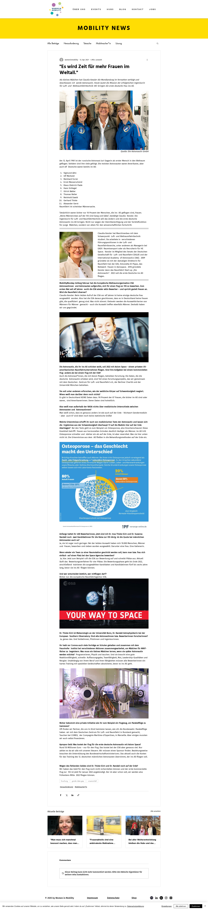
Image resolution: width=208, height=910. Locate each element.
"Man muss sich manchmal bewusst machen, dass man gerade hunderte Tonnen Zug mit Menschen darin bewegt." (64, 841)
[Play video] (104, 337)
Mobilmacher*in (103, 43)
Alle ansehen (156, 811)
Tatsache (87, 43)
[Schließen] (205, 906)
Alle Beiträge (53, 43)
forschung (64, 781)
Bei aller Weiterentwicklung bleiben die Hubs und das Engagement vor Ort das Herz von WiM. (142, 841)
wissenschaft (92, 781)
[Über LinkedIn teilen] (72, 795)
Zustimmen (196, 906)
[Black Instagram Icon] (166, 898)
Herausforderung (71, 43)
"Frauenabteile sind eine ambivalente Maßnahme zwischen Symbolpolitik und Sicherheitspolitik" (103, 841)
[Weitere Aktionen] (147, 59)
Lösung (119, 43)
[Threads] (171, 898)
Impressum (92, 898)
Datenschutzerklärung (135, 906)
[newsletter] (151, 898)
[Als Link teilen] (78, 795)
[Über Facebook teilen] (60, 795)
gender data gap (78, 781)
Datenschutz (113, 898)
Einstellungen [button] (167, 906)
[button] (157, 43)
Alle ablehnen (181, 906)
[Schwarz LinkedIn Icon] (156, 898)
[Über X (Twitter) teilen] (66, 795)
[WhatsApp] (161, 898)
